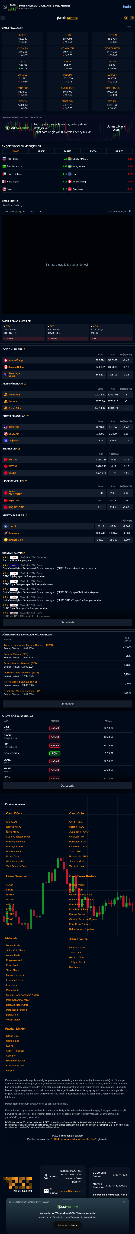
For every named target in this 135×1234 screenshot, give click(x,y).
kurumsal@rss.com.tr (70, 1191)
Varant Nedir (13, 1019)
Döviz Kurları (12, 349)
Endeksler (9, 448)
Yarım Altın (14, 394)
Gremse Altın (76, 957)
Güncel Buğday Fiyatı (81, 894)
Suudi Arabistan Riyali (18, 836)
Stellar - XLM (76, 861)
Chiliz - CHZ (76, 821)
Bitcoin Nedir (13, 945)
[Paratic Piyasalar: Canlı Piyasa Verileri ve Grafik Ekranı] (67, 19)
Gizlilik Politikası (15, 1050)
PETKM (10, 909)
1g (20, 211)
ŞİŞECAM (13, 500)
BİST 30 (12, 466)
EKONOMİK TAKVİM (12, 553)
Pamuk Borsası (77, 914)
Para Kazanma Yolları (18, 999)
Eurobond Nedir (15, 980)
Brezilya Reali (13, 851)
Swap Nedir (12, 970)
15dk (11, 211)
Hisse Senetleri (13, 481)
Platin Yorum (76, 889)
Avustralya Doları (14, 374)
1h (24, 211)
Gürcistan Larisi (15, 861)
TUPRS (10, 914)
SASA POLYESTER (15, 493)
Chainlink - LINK (78, 846)
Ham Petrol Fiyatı (79, 909)
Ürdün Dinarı (13, 856)
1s (16, 211)
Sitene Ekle (12, 1035)
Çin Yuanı (11, 821)
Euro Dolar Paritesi (79, 924)
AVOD (9, 884)
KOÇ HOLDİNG (16, 507)
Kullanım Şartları (15, 1065)
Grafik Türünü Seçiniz (117, 211)
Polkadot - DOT (77, 841)
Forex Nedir (12, 965)
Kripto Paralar (13, 515)
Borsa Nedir (12, 1014)
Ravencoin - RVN (78, 856)
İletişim (10, 1070)
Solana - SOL (76, 826)
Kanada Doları (16, 367)
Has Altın (13, 401)
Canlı (5, 211)
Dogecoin (13, 533)
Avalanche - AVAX (79, 831)
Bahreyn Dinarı (14, 846)
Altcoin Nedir (13, 955)
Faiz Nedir (12, 985)
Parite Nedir (12, 990)
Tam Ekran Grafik (11, 205)
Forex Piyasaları (14, 416)
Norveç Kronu (13, 826)
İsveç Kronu (12, 831)
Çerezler (11, 1055)
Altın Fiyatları (12, 383)
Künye (9, 1045)
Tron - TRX (75, 851)
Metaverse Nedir (15, 975)
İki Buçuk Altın (77, 947)
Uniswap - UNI (77, 836)
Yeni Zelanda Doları (17, 866)
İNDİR (127, 6)
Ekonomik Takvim (15, 1060)
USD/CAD (13, 434)
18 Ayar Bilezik (77, 962)
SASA (9, 924)
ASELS (10, 904)
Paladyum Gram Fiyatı (81, 899)
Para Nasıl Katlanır (16, 1009)
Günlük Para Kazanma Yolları (22, 994)
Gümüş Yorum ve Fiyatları (83, 919)
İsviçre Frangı (15, 360)
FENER (10, 889)
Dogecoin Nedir (14, 960)
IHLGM (10, 899)
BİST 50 (12, 459)
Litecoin (12, 526)
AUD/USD (13, 427)
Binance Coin (15, 539)
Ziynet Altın (14, 408)
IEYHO (10, 894)
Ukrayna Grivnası (15, 841)
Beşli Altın (74, 967)
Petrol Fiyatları (77, 904)
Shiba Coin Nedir (15, 950)
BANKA (12, 473)
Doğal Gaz (14, 440)
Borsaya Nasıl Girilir (17, 1004)
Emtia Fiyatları (77, 884)
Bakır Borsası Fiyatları (81, 929)
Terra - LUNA (76, 866)
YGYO (9, 919)
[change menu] (129, 28)
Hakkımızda (12, 1040)
